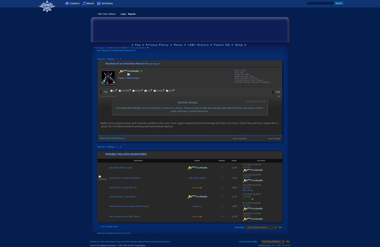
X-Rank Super (132, 78)
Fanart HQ (222, 44)
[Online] (141, 71)
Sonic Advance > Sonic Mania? (122, 197)
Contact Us (94, 242)
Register (132, 14)
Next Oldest (105, 138)
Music (90, 3)
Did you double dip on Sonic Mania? (124, 216)
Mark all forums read (146, 242)
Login (123, 14)
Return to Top (114, 242)
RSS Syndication (163, 242)
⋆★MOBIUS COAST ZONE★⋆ (116, 48)
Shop (239, 44)
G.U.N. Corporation (136, 245)
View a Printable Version (109, 226)
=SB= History (198, 44)
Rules (178, 44)
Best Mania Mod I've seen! (120, 168)
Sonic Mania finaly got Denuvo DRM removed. (129, 206)
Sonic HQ (104, 242)
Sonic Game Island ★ (138, 48)
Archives (107, 3)
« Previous (110, 59)
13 (222, 216)
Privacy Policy (157, 44)
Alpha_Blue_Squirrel (197, 178)
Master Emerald (108, 245)
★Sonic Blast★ (99, 48)
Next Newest (118, 138)
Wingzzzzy (197, 206)
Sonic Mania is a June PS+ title (123, 188)
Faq (138, 44)
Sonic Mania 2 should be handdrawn (124, 178)
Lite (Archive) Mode (129, 242)
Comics (75, 3)
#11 (279, 96)
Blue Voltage (248, 190)
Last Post (246, 167)
